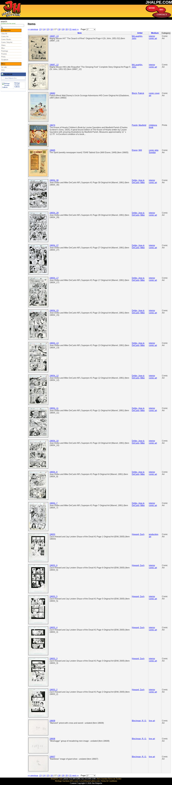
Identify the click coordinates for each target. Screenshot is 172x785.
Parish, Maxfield (139, 125)
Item (80, 33)
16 (51, 29)
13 (40, 29)
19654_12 (54, 376)
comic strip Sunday (153, 151)
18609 (52, 721)
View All (4, 34)
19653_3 (53, 658)
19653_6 (53, 565)
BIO (161, 10)
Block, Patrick (138, 93)
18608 (52, 739)
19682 (52, 93)
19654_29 (54, 213)
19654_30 (54, 180)
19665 (52, 150)
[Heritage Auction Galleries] (7, 87)
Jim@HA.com (56, 779)
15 (48, 29)
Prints (3, 57)
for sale (4, 67)
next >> (75, 29)
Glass (3, 45)
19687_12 (54, 65)
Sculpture (4, 60)
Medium (155, 33)
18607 (52, 757)
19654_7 (53, 503)
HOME (152, 8)
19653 (52, 534)
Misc (3, 48)
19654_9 (53, 472)
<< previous (33, 29)
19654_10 (54, 441)
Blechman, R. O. (139, 721)
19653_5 (53, 596)
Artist (139, 33)
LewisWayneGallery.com (89, 781)
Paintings (4, 51)
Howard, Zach (138, 534)
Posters (4, 54)
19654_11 (53, 408)
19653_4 (53, 627)
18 (59, 29)
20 (67, 29)
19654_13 (54, 343)
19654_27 (54, 245)
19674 (52, 125)
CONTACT (162, 14)
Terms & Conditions (109, 781)
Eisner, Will (137, 150)
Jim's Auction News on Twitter (109, 779)
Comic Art (4, 36)
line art (152, 721)
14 (44, 29)
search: (4, 21)
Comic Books (6, 39)
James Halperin (9, 78)
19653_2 (53, 690)
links (3, 70)
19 (63, 29)
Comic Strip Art (6, 42)
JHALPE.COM (159, 2)
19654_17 (54, 278)
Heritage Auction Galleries (17, 85)
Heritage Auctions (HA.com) (66, 781)
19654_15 (54, 310)
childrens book (153, 126)
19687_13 (54, 36)
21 (70, 29)
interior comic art (153, 37)
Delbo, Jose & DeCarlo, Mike (138, 181)
